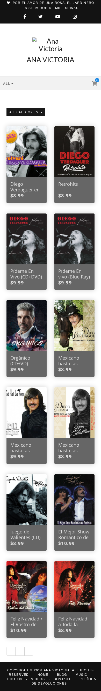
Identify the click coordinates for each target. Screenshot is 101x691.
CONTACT (62, 679)
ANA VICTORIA (50, 60)
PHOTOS (14, 679)
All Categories (23, 112)
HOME (43, 674)
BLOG (62, 674)
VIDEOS (38, 679)
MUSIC (82, 674)
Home (9, 92)
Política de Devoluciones (64, 681)
